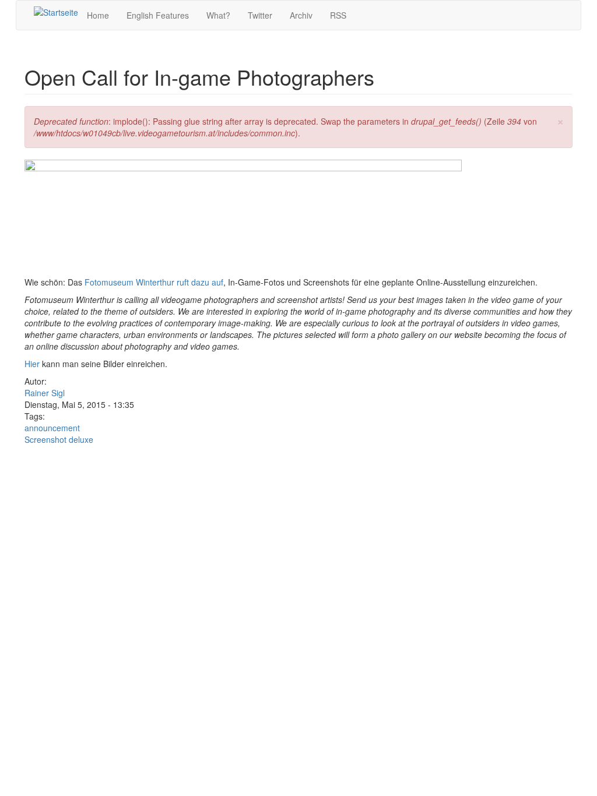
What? (218, 15)
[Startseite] (56, 11)
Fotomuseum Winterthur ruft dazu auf (154, 282)
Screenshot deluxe (58, 439)
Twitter (260, 15)
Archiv (301, 15)
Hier (32, 363)
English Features (158, 15)
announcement (52, 428)
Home (98, 15)
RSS (338, 15)
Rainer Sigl (44, 393)
